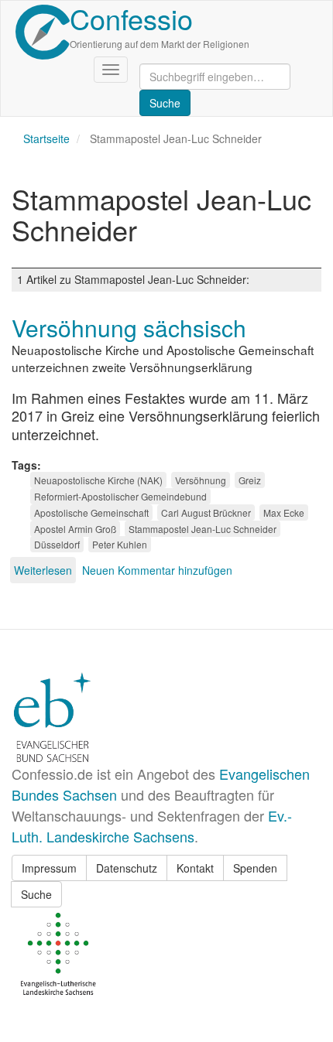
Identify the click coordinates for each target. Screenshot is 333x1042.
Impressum (49, 868)
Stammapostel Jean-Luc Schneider (202, 528)
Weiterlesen (43, 570)
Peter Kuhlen (119, 544)
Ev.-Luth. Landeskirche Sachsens (152, 825)
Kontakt (195, 868)
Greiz (250, 480)
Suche (36, 894)
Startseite (46, 138)
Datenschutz (126, 868)
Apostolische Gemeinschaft (91, 512)
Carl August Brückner (206, 512)
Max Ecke (283, 512)
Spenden (255, 868)
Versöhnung (200, 480)
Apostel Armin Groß (75, 528)
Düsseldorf (57, 544)
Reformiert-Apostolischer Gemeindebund (120, 496)
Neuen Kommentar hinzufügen (157, 570)
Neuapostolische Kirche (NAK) (98, 480)
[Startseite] (42, 32)
